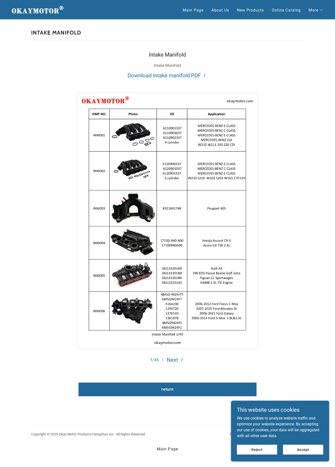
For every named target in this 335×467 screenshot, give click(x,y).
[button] (316, 10)
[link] (38, 9)
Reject (257, 449)
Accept (303, 449)
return (167, 389)
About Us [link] (220, 10)
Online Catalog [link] (286, 10)
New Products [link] (250, 10)
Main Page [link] (193, 10)
